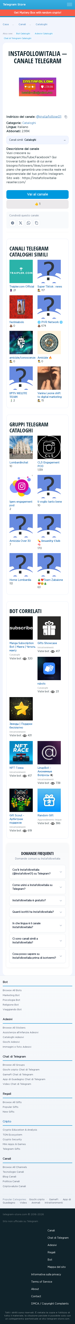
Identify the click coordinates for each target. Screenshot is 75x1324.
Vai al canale (37, 194)
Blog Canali (9, 1177)
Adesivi (52, 1245)
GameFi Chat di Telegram (18, 1075)
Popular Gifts (10, 1107)
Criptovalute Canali (14, 1186)
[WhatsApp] (28, 223)
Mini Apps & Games (14, 1144)
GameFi (53, 1200)
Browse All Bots (12, 990)
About (35, 1289)
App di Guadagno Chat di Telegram (24, 1079)
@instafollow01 (48, 116)
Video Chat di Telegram (17, 1084)
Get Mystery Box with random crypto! (37, 13)
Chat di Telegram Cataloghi (17, 38)
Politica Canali (11, 1182)
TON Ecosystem (12, 1135)
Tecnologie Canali (13, 1172)
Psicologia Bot (11, 1000)
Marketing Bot (11, 995)
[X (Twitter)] (20, 223)
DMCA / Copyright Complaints (50, 1304)
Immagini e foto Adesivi (17, 1047)
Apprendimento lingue (50, 819)
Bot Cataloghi (23, 34)
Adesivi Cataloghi (44, 34)
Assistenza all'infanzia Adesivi (20, 1033)
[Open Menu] (69, 5)
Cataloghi (29, 123)
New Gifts (8, 1112)
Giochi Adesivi (11, 1042)
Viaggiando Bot (12, 1010)
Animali (35, 1203)
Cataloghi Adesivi (13, 1037)
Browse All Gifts (12, 1102)
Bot (50, 1260)
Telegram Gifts (11, 1149)
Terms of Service (41, 1282)
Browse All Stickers (14, 1028)
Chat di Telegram (58, 1238)
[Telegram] (12, 223)
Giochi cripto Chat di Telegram (21, 1070)
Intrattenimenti (46, 647)
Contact (36, 1296)
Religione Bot (11, 1005)
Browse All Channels (15, 1167)
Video (23, 1203)
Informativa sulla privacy (46, 1275)
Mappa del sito (57, 1267)
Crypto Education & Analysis (20, 1130)
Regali (51, 1252)
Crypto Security (12, 1140)
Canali (51, 1231)
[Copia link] (36, 223)
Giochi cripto (37, 1200)
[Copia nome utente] (65, 116)
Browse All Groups (14, 1065)
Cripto (7, 1121)
